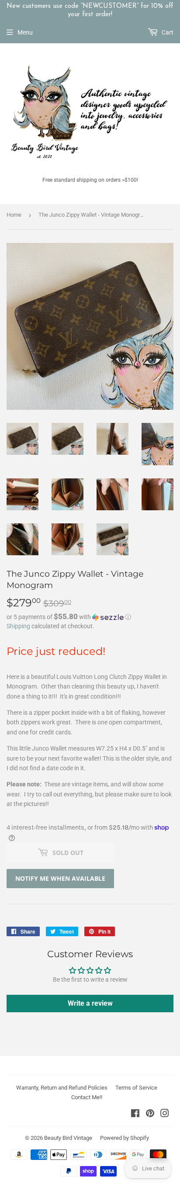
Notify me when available (60, 878)
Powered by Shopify (124, 1138)
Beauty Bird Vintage (68, 1138)
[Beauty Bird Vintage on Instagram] (164, 1114)
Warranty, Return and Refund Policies (61, 1087)
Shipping (18, 626)
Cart (166, 32)
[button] (90, 617)
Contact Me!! (86, 1097)
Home (14, 214)
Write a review (90, 1003)
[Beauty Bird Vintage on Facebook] (135, 1114)
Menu (25, 32)
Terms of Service (136, 1087)
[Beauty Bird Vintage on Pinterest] (150, 1114)
